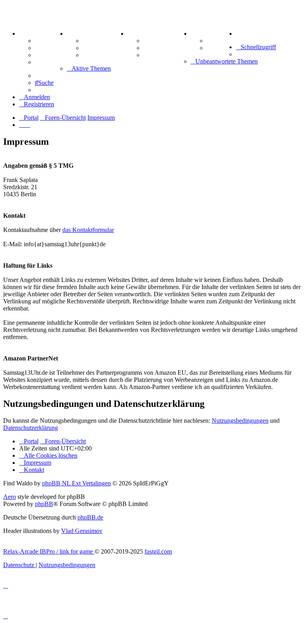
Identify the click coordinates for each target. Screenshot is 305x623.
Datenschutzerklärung (30, 427)
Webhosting (51, 47)
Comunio (219, 47)
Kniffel (152, 40)
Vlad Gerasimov (81, 530)
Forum (44, 40)
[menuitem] (237, 33)
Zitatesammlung (104, 55)
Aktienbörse (99, 40)
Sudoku (153, 47)
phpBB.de (90, 517)
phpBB (44, 503)
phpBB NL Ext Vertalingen (76, 483)
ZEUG (76, 33)
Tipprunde (221, 40)
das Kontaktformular (88, 229)
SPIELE (139, 33)
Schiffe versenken (167, 55)
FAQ (41, 55)
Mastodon (48, 62)
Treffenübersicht (105, 47)
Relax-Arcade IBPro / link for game (49, 551)
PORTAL (32, 33)
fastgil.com (158, 551)
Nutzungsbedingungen (240, 420)
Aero (9, 496)
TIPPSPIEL (207, 33)
